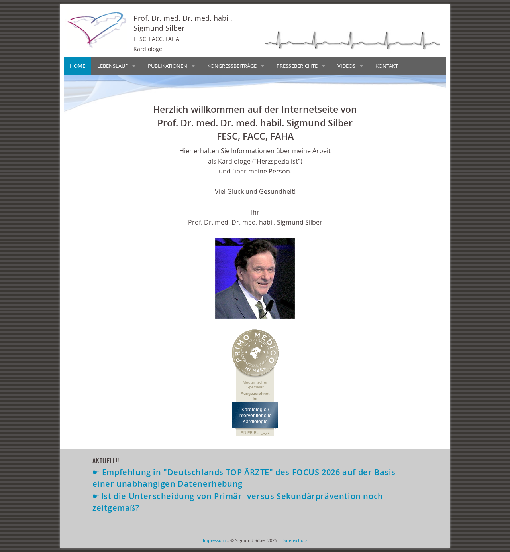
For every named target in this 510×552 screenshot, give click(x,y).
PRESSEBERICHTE (297, 65)
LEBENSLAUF (112, 65)
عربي (265, 432)
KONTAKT (386, 65)
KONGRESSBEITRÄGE (232, 65)
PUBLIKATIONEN (167, 65)
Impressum (214, 540)
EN (243, 432)
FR (250, 432)
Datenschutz (294, 540)
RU (256, 432)
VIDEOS (346, 65)
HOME (77, 65)
